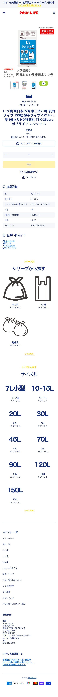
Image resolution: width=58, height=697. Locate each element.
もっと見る (29, 354)
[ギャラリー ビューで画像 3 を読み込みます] (34, 85)
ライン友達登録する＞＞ (29, 5)
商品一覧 (7, 243)
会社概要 (6, 592)
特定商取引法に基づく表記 (14, 604)
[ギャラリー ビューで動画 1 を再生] (43, 83)
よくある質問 (9, 246)
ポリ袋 (5, 550)
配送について (8, 574)
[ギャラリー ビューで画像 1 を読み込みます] (14, 85)
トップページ (9, 241)
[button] (29, 177)
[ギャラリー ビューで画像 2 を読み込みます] (24, 85)
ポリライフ (32, 678)
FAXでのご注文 (10, 248)
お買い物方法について (12, 580)
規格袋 (5, 562)
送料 (13, 137)
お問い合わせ (8, 598)
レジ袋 (5, 556)
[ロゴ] (29, 13)
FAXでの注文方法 (10, 568)
